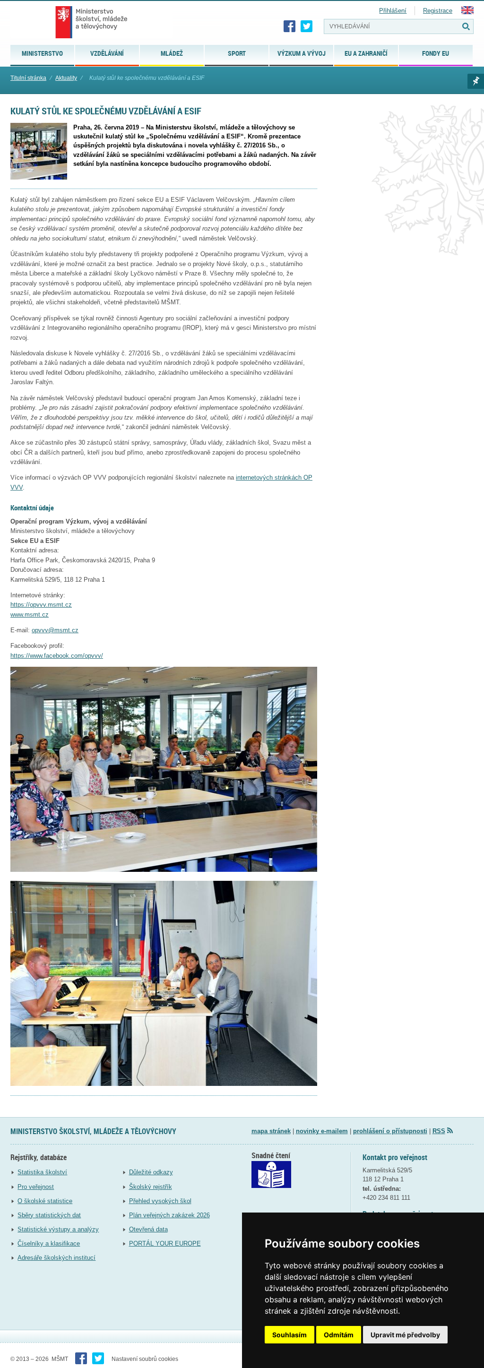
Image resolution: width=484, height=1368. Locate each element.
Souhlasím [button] (289, 1335)
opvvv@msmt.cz (55, 630)
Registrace (437, 10)
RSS (438, 1131)
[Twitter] (307, 26)
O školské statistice (44, 1201)
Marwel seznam (475, 81)
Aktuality (66, 78)
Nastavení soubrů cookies (145, 1359)
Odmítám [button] (339, 1335)
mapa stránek (271, 1131)
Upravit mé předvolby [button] (405, 1335)
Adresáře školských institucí (56, 1257)
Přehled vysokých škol (160, 1201)
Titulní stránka (28, 78)
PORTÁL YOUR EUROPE (165, 1243)
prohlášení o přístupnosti (390, 1131)
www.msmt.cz (29, 614)
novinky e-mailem (322, 1131)
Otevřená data (148, 1229)
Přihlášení (392, 10)
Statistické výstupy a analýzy (58, 1229)
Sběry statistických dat (49, 1215)
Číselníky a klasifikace (48, 1243)
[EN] (467, 12)
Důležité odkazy (151, 1172)
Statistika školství (42, 1172)
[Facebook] (290, 26)
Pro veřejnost (35, 1186)
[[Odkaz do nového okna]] (271, 1185)
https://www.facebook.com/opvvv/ (56, 655)
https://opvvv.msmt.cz (41, 604)
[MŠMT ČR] (91, 22)
